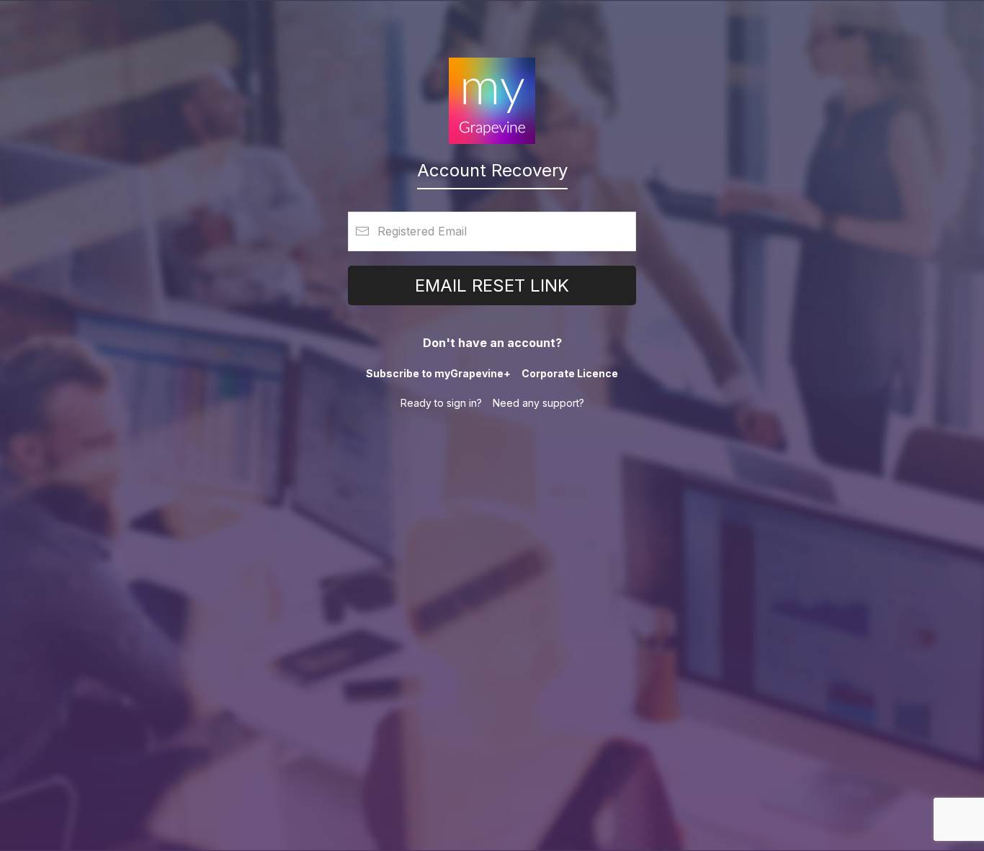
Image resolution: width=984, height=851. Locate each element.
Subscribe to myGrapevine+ (438, 373)
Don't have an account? (492, 343)
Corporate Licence (570, 373)
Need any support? (538, 403)
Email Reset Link (492, 285)
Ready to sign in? (441, 403)
